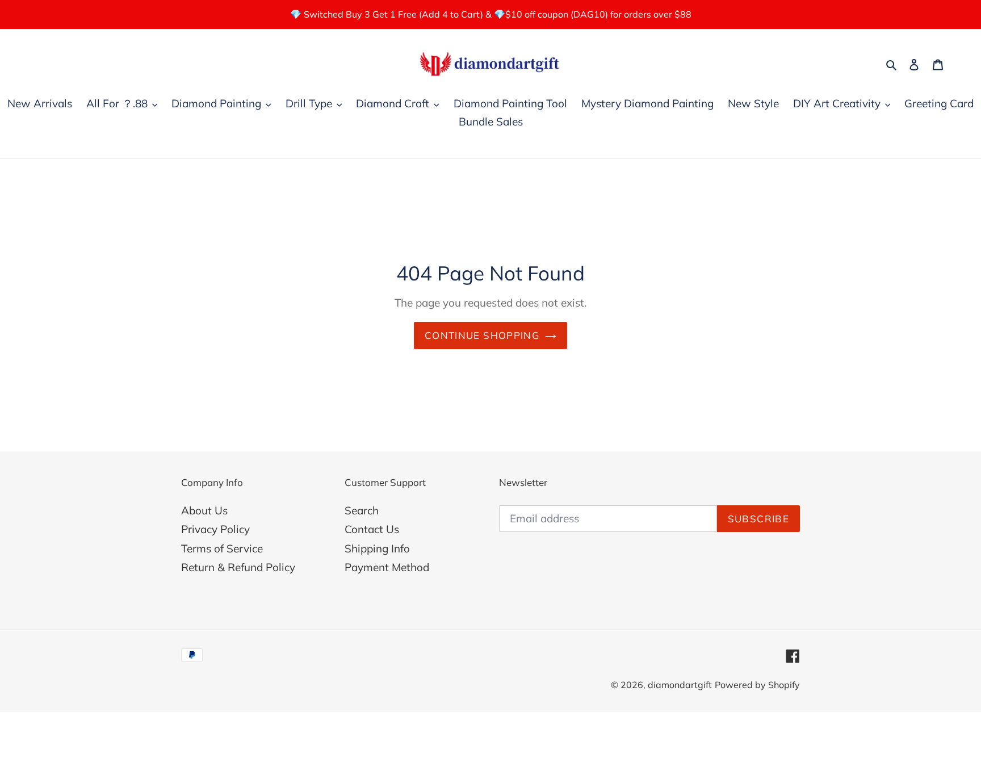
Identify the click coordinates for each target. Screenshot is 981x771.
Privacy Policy (215, 529)
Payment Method (387, 567)
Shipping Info (377, 548)
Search (362, 510)
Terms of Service (222, 548)
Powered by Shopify (757, 684)
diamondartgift (680, 684)
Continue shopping (482, 335)
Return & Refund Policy (238, 567)
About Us (204, 510)
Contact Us (372, 529)
